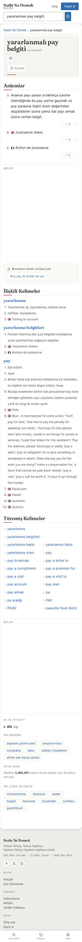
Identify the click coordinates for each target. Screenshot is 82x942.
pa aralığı (14, 600)
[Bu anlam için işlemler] (75, 123)
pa (48, 592)
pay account (17, 584)
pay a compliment (21, 568)
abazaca (39, 794)
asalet (56, 794)
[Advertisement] (41, 214)
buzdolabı (49, 801)
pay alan (52, 584)
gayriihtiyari (15, 808)
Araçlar (8, 879)
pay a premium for (60, 568)
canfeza (68, 801)
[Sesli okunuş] (10, 58)
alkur (31, 750)
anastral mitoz (52, 743)
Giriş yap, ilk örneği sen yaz (27, 276)
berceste (29, 801)
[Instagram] (22, 863)
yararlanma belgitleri (24, 327)
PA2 (49, 600)
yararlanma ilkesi (59, 544)
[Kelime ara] (68, 16)
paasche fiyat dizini (61, 608)
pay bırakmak (18, 560)
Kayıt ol (70, 6)
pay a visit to (56, 576)
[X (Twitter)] (14, 863)
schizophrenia (16, 794)
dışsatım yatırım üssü (21, 743)
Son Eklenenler (13, 884)
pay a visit (15, 576)
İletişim (8, 903)
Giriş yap (9, 922)
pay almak (15, 592)
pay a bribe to (57, 560)
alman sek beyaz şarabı (23, 757)
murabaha (14, 750)
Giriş (55, 6)
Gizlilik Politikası (14, 907)
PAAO (11, 608)
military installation (54, 750)
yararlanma (15, 300)
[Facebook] (6, 863)
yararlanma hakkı (20, 544)
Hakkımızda (11, 898)
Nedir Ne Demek (15, 30)
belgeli (11, 801)
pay (7, 360)
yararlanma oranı (20, 552)
